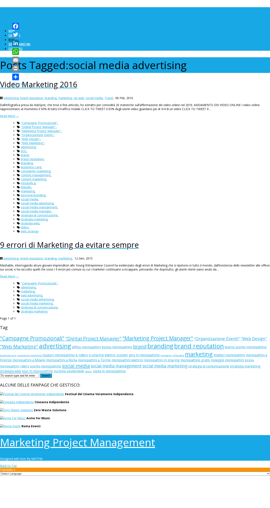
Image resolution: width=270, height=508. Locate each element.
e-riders (82, 355)
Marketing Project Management (77, 14)
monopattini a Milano (28, 360)
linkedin (26, 187)
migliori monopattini (229, 355)
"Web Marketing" (32, 143)
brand (25, 155)
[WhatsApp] (19, 51)
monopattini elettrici (127, 360)
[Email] (19, 60)
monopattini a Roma (61, 360)
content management (36, 175)
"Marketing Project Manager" (41, 131)
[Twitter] (19, 34)
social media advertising (37, 203)
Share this (19, 84)
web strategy (30, 231)
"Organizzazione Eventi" (37, 135)
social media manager (36, 211)
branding (51, 98)
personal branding (33, 195)
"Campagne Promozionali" (39, 123)
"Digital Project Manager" (38, 127)
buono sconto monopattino (246, 347)
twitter (88, 371)
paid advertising (31, 295)
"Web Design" (30, 139)
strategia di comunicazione (39, 215)
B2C (24, 151)
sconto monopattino (45, 366)
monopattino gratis (195, 360)
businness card (31, 167)
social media (94, 98)
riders (24, 366)
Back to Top (8, 466)
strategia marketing (34, 219)
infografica (28, 183)
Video (24, 227)
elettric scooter (116, 355)
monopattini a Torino (94, 360)
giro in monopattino (144, 355)
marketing (65, 98)
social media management (39, 207)
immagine (166, 355)
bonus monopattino (117, 347)
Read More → (9, 116)
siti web (79, 98)
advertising (11, 98)
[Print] (19, 68)
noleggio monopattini (227, 360)
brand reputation (31, 98)
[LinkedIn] (19, 43)
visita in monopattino (109, 371)
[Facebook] (19, 26)
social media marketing (37, 303)
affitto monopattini (86, 347)
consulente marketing (35, 171)
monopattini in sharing (162, 360)
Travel (108, 98)
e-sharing (96, 355)
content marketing (33, 179)
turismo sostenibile (69, 371)
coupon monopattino (58, 355)
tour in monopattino (37, 371)
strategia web (30, 223)
